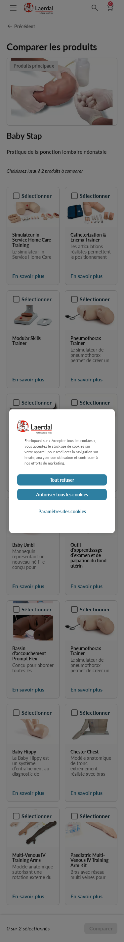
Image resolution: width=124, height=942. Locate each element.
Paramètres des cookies (62, 511)
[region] (62, 471)
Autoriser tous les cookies (62, 494)
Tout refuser (62, 479)
